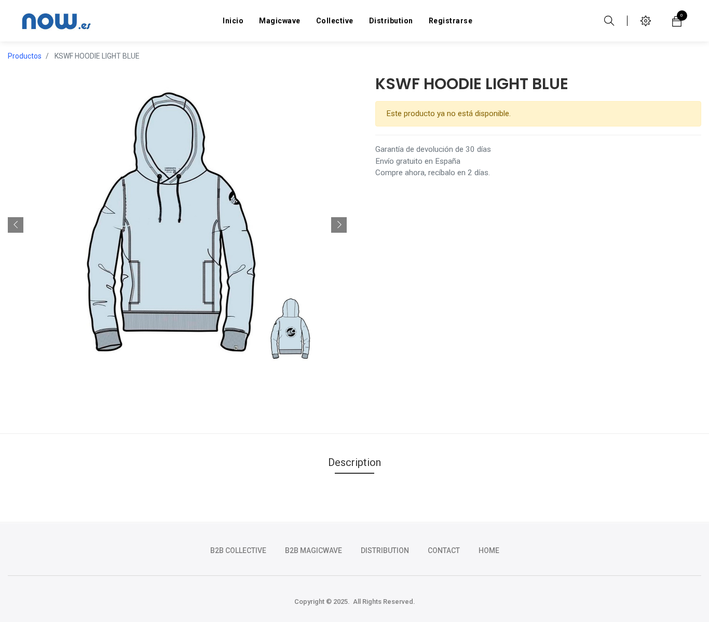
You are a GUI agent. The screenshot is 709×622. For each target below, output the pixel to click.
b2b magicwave (313, 550)
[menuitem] (233, 20)
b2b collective (238, 550)
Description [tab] (354, 462)
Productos (25, 56)
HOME (489, 550)
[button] (15, 225)
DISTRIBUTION (385, 550)
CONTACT (444, 550)
